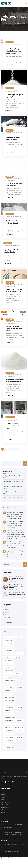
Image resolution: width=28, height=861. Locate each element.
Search (25, 463)
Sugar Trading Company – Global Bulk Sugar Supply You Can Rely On (14, 51)
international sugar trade (10, 703)
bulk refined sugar (8, 637)
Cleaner (7, 612)
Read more (10, 64)
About (3, 797)
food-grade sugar (8, 660)
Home (3, 792)
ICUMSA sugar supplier (9, 690)
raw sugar (20, 707)
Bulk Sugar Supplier (8, 647)
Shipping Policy (6, 807)
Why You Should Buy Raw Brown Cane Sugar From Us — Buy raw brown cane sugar (16, 578)
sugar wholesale (8, 734)
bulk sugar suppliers (9, 650)
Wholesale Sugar (8, 744)
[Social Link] (2, 782)
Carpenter (7, 609)
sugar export (19, 720)
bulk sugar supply (8, 653)
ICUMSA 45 (18, 673)
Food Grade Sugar (8, 663)
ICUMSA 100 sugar (8, 683)
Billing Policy (5, 799)
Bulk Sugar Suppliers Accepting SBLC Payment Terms (14, 328)
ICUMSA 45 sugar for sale (10, 680)
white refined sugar (9, 737)
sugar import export (19, 727)
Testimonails (5, 810)
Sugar (6, 620)
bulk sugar (18, 637)
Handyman (7, 617)
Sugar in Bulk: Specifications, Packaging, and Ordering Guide (14, 525)
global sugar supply (9, 670)
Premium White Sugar (9, 707)
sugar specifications (9, 730)
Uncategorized (11, 46)
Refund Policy (5, 804)
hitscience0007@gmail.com (15, 44)
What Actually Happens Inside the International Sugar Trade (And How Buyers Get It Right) (16, 536)
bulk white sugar (19, 653)
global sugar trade (8, 673)
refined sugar (7, 710)
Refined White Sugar (9, 720)
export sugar (18, 657)
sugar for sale (7, 727)
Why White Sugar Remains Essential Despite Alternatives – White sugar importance (17, 586)
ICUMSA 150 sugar (8, 687)
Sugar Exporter (8, 724)
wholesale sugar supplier (10, 747)
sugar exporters (18, 724)
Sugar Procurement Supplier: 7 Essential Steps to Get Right (15, 545)
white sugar (19, 737)
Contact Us (5, 815)
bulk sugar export (8, 640)
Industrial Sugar (8, 693)
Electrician (7, 614)
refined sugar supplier (9, 714)
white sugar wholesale (9, 740)
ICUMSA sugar (19, 687)
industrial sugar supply (9, 700)
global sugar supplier (9, 667)
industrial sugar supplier (9, 697)
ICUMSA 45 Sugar (8, 677)
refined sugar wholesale (10, 717)
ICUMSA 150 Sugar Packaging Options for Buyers (13, 426)
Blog (3, 794)
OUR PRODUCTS (6, 802)
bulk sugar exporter (9, 643)
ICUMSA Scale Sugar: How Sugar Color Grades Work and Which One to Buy (14, 516)
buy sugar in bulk (8, 657)
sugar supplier (20, 730)
